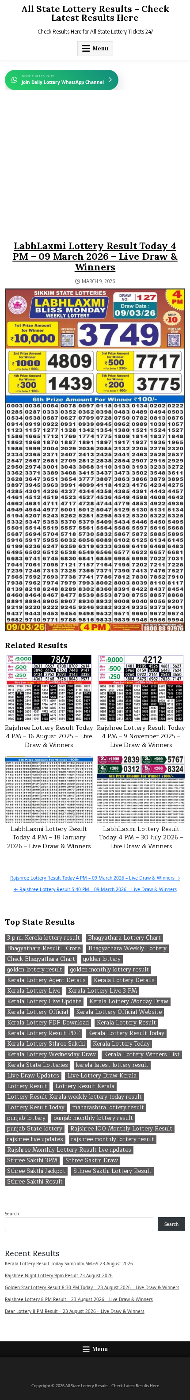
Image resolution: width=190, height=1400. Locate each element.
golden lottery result (34, 970)
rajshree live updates (35, 1139)
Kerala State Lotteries (37, 1065)
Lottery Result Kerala (84, 1086)
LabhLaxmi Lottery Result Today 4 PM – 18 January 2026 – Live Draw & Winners (49, 837)
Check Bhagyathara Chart (41, 959)
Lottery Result (27, 1086)
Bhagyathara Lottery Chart (124, 938)
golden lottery (102, 959)
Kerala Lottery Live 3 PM (102, 991)
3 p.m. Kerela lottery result (43, 938)
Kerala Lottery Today (121, 1044)
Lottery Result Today (36, 1108)
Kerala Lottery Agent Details (46, 980)
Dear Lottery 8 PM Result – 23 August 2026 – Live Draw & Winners (74, 1311)
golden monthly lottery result (109, 970)
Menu (100, 48)
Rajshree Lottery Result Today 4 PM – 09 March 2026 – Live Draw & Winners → (95, 878)
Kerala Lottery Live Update (44, 1002)
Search (12, 1213)
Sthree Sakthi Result (35, 1182)
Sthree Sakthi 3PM (32, 1161)
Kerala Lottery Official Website (119, 1012)
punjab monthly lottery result (93, 1118)
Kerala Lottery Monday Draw (128, 1002)
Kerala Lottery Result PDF (43, 1033)
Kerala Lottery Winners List (142, 1055)
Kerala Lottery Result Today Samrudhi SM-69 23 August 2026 (69, 1263)
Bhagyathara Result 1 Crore (43, 949)
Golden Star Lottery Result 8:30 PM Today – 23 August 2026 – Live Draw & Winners (92, 1287)
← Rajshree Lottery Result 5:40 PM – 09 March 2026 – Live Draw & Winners (95, 889)
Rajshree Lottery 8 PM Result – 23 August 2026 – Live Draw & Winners (79, 1299)
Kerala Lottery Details (124, 980)
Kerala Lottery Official (37, 1012)
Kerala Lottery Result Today (126, 1033)
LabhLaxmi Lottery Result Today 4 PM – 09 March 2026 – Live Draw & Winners (95, 256)
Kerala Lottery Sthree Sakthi (46, 1044)
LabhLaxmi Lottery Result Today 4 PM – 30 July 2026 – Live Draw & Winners (141, 837)
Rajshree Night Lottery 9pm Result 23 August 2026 (59, 1275)
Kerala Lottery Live (33, 991)
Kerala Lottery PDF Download (48, 1023)
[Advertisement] (95, 174)
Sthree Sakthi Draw (91, 1161)
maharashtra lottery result (108, 1108)
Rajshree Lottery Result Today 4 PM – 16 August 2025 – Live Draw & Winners (49, 736)
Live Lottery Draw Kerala (102, 1076)
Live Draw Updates (33, 1076)
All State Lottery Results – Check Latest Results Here (95, 13)
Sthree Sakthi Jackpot (36, 1171)
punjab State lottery (34, 1129)
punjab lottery (26, 1118)
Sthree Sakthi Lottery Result (112, 1171)
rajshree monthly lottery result (112, 1139)
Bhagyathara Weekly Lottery (127, 949)
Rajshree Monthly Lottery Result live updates (69, 1150)
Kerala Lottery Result (126, 1023)
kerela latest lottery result (112, 1065)
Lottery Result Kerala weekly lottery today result (74, 1097)
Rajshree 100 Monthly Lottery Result (121, 1129)
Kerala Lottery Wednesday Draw (51, 1055)
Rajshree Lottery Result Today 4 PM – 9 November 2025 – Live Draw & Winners (141, 736)
